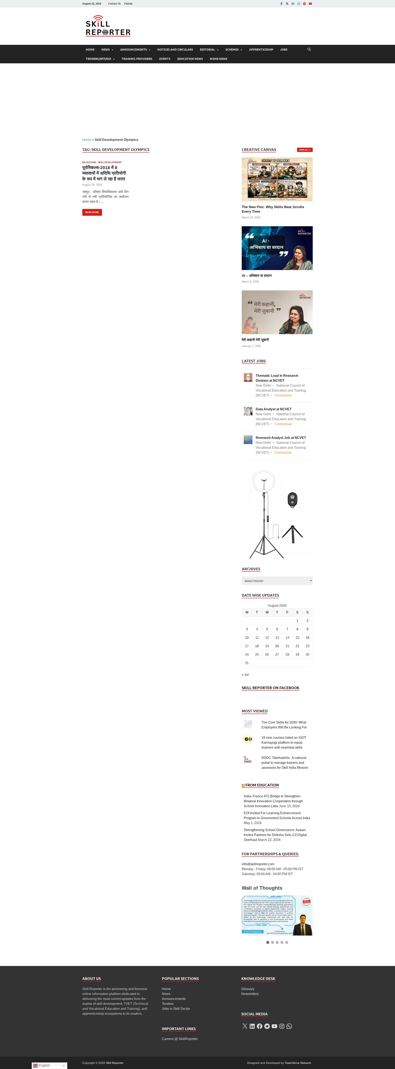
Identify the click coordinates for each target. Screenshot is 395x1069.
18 (257, 646)
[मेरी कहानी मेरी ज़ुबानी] (277, 312)
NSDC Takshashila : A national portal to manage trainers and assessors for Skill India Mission (284, 762)
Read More (90, 211)
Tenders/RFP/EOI (98, 58)
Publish (128, 3)
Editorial (207, 49)
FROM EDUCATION (262, 785)
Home (90, 49)
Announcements (133, 49)
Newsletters (250, 994)
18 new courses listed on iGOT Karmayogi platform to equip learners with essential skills (283, 742)
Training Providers (137, 58)
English (44, 1065)
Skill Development (110, 162)
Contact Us (114, 3)
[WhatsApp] (289, 1026)
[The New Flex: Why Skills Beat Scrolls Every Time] (277, 179)
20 (277, 646)
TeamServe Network (298, 1062)
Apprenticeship (261, 49)
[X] (245, 1026)
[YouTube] (310, 3)
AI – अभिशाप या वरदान (257, 276)
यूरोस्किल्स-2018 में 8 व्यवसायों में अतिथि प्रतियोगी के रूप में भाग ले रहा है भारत (104, 173)
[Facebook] (281, 3)
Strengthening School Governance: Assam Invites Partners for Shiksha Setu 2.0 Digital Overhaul (275, 835)
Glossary (247, 989)
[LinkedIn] (292, 3)
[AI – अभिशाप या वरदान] (277, 247)
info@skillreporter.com (258, 864)
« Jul (245, 674)
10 (247, 637)
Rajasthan (89, 162)
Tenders (168, 1003)
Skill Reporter (114, 1062)
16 (307, 637)
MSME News (218, 58)
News (105, 49)
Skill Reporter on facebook (270, 688)
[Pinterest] (304, 3)
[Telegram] (267, 1026)
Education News (190, 58)
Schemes (232, 49)
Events (164, 58)
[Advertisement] (197, 100)
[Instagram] (298, 3)
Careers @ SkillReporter (180, 1039)
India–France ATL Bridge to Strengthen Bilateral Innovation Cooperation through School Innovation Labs (273, 801)
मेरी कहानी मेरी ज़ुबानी (255, 340)
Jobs (283, 49)
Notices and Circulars (175, 49)
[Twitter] (287, 3)
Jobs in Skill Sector (176, 1008)
